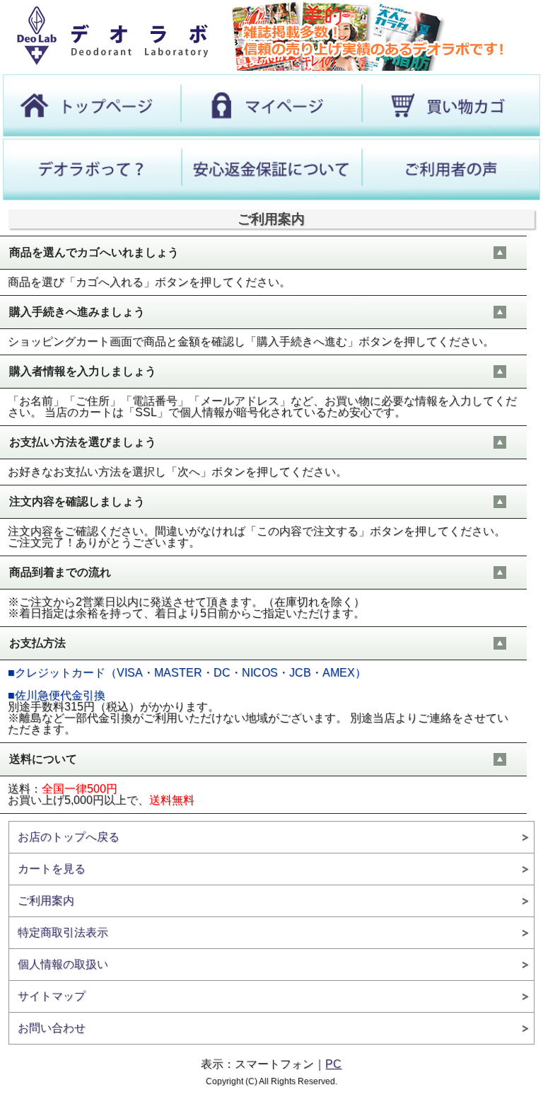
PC (333, 1064)
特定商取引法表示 (63, 932)
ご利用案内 (46, 901)
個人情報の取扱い (63, 964)
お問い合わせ (52, 1028)
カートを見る (52, 869)
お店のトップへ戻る (68, 837)
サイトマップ (52, 996)
